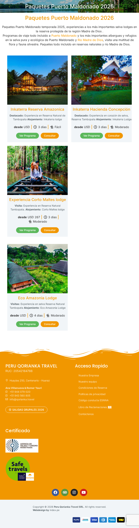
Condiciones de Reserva (93, 387)
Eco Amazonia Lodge (37, 298)
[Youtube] (83, 492)
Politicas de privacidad (92, 394)
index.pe (55, 510)
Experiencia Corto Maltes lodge (37, 199)
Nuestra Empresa (89, 375)
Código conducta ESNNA (94, 400)
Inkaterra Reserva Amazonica (37, 109)
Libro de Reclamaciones (93, 407)
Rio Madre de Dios (90, 40)
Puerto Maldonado (64, 35)
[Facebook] (55, 492)
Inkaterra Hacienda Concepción (101, 109)
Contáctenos (86, 414)
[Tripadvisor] (64, 492)
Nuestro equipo (88, 381)
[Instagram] (74, 492)
